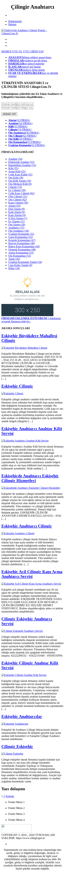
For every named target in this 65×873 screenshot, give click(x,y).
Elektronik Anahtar (21, 162)
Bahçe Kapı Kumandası (24, 246)
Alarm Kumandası (21, 252)
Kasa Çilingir (18, 202)
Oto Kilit (15, 177)
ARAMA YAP (9, 114)
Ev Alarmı (16, 221)
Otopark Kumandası (22, 249)
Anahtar (15, 158)
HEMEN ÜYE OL (11, 51)
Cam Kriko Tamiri (20, 265)
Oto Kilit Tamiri (19, 180)
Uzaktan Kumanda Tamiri (25, 262)
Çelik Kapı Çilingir (21, 193)
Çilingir (15, 187)
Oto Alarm (16, 224)
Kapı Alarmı (17, 215)
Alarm (14, 205)
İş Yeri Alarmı (17, 218)
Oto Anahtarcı (18, 230)
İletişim (12, 24)
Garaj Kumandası (20, 237)
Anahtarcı (16, 227)
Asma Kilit (16, 171)
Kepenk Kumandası (21, 240)
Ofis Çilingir (17, 196)
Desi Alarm (16, 208)
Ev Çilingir (17, 190)
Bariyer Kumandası (21, 243)
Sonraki (10, 796)
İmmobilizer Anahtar (22, 165)
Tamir (14, 258)
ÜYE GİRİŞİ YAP (33, 51)
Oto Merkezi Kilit (20, 183)
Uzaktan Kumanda (21, 233)
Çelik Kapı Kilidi (20, 174)
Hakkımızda (15, 21)
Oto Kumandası (19, 255)
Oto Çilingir (17, 199)
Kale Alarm (16, 212)
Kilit (13, 168)
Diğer (14, 268)
